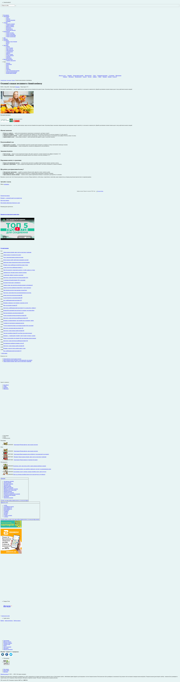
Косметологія (9, 29)
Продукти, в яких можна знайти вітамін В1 (13, 345)
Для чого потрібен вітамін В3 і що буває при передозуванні (17, 333)
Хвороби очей (7, 485)
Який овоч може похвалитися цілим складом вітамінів (16, 262)
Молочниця (118, 75)
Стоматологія (9, 51)
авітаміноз (6, 184)
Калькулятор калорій (11, 73)
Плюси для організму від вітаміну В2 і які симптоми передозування (19, 338)
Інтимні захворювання (11, 72)
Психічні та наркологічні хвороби (12, 494)
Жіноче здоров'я (10, 26)
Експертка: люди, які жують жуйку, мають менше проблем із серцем (29, 466)
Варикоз (105, 76)
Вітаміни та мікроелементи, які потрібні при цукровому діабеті (18, 320)
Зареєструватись (9, 620)
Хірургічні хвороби (8, 497)
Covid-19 (114, 76)
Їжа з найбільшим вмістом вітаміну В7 (12, 300)
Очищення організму (102, 75)
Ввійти (2, 620)
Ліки (4, 37)
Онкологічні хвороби (9, 492)
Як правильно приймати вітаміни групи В (13, 343)
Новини (8, 63)
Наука (7, 68)
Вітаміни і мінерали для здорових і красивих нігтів (15, 302)
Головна (2, 80)
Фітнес (7, 42)
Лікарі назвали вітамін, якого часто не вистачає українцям (17, 252)
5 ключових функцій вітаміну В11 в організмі (14, 280)
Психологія (9, 64)
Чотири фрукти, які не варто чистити (12, 358)
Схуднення (6, 40)
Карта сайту (6, 670)
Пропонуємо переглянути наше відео (10, 214)
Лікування (5, 45)
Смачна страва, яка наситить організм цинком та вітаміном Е (18, 285)
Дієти (7, 17)
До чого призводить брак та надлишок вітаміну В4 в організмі (18, 325)
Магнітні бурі (88, 75)
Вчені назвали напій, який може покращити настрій (15, 259)
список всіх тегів (5, 615)
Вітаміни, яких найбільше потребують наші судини (15, 265)
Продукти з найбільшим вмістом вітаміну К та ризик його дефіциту (19, 308)
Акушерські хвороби (9, 481)
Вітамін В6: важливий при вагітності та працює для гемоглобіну (18, 310)
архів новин (4, 353)
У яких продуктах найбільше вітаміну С (13, 267)
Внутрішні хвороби (8, 483)
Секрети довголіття (11, 60)
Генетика (8, 69)
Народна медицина (8, 59)
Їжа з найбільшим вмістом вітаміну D (12, 350)
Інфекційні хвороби (8, 487)
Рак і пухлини (9, 48)
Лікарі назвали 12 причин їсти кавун (12, 254)
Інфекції (8, 53)
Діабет (99, 76)
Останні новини (5, 248)
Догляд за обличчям (11, 35)
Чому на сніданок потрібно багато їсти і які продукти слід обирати (29, 474)
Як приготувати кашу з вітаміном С (12, 282)
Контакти (5, 671)
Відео (7, 66)
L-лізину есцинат (8, 515)
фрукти (6, 606)
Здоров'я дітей (6, 644)
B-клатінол (6, 510)
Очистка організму (10, 20)
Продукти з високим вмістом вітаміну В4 (13, 328)
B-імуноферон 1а (8, 509)
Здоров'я (5, 22)
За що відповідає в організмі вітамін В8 (12, 297)
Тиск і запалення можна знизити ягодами (13, 257)
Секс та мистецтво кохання (12, 70)
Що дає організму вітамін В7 (10, 305)
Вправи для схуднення (11, 41)
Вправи (110, 76)
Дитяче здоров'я (10, 25)
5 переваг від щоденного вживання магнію (13, 323)
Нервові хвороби (8, 491)
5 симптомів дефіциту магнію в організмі (13, 275)
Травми (8, 46)
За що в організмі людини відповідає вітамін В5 (14, 315)
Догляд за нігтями (10, 34)
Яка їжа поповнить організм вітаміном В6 (13, 313)
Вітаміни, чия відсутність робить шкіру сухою (14, 348)
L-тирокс (6, 516)
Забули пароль (17, 620)
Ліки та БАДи (9, 49)
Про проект (6, 669)
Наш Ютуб (6, 385)
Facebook (5, 387)
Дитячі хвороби (7, 482)
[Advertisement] (11, 577)
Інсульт (89, 76)
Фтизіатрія (6, 496)
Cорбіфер (6, 511)
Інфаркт (95, 76)
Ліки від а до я (62, 75)
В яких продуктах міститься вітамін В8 (12, 295)
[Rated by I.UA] (6, 662)
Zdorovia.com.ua (4, 674)
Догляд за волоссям (10, 36)
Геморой (8, 56)
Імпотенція (8, 58)
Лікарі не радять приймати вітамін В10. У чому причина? (17, 287)
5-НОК (5, 505)
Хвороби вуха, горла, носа (10, 490)
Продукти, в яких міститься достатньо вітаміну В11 (15, 277)
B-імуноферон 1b (8, 507)
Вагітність (8, 27)
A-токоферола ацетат (9, 506)
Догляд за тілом (10, 32)
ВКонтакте (6, 388)
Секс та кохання (7, 646)
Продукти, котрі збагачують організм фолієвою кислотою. (17, 292)
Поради (85, 76)
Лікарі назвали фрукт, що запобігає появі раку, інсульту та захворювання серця (32, 469)
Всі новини (6, 15)
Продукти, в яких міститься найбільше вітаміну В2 (15, 340)
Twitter (5, 386)
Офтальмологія (9, 50)
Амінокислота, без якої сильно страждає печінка (15, 272)
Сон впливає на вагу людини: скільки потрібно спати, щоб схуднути (29, 471)
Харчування (6, 16)
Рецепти (8, 18)
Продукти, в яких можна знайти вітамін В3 (13, 330)
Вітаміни (8, 21)
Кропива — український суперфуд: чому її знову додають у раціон (19, 335)
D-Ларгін (6, 512)
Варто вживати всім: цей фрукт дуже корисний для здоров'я (17, 360)
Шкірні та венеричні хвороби (11, 488)
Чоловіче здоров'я (10, 23)
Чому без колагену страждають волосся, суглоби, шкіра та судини (19, 270)
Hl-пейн (6, 514)
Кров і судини (9, 54)
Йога (7, 44)
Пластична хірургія (10, 30)
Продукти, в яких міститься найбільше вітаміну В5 (15, 318)
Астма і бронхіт (10, 55)
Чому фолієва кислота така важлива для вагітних (15, 290)
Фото (7, 65)
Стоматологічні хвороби (9, 495)
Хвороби (5, 39)
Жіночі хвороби (7, 486)
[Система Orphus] (99, 191)
